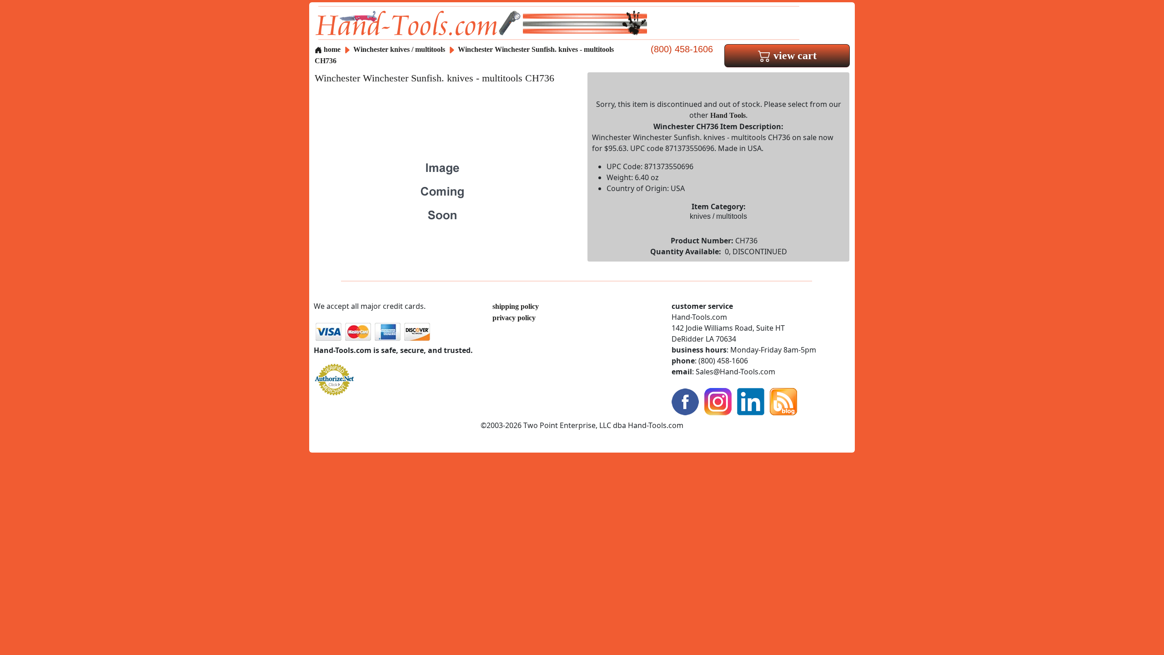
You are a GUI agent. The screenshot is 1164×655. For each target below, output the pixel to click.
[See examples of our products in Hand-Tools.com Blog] (783, 401)
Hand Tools (728, 115)
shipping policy (515, 306)
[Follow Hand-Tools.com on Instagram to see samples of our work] (718, 401)
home (331, 49)
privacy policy (514, 318)
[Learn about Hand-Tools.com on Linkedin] (750, 401)
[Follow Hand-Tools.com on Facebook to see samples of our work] (685, 401)
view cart (794, 55)
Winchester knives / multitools (399, 49)
